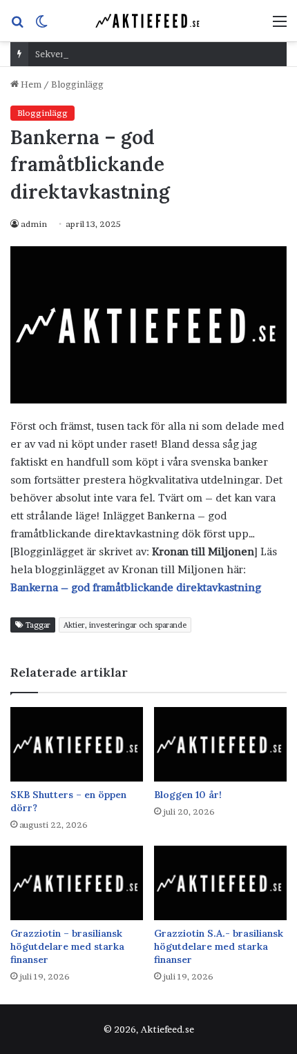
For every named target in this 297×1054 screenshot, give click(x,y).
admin (34, 224)
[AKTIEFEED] (148, 21)
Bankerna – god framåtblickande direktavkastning (135, 587)
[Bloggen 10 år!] (220, 744)
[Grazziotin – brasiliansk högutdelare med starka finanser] (76, 883)
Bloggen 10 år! (188, 794)
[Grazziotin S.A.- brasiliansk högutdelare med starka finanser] (220, 883)
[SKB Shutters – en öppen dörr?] (76, 744)
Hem (30, 84)
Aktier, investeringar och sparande (125, 625)
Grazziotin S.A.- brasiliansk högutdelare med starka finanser (218, 946)
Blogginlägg (77, 84)
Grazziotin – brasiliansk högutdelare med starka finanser (67, 946)
